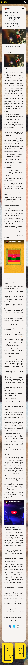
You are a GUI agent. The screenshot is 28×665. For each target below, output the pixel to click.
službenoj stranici (9, 103)
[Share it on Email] (18, 627)
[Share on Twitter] (14, 627)
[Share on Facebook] (10, 627)
